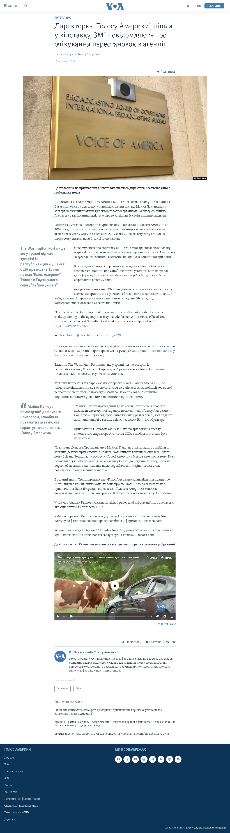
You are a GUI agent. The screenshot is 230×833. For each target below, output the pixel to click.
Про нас (9, 757)
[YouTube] (198, 6)
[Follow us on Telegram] (152, 759)
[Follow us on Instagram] (144, 759)
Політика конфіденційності (22, 799)
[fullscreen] (172, 616)
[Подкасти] (169, 759)
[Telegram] (187, 6)
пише (101, 365)
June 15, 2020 (112, 335)
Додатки (9, 819)
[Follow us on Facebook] (118, 759)
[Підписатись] (178, 759)
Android (9, 785)
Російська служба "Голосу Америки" (77, 54)
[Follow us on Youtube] (135, 759)
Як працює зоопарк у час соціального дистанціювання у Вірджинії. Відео (112, 557)
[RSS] (161, 759)
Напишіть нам (13, 771)
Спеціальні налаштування (21, 805)
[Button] (166, 71)
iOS (6, 778)
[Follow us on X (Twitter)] (126, 759)
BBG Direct (10, 792)
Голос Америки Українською (79, 562)
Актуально (62, 18)
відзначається (162, 351)
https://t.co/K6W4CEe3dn (72, 326)
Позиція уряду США (17, 812)
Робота (8, 764)
